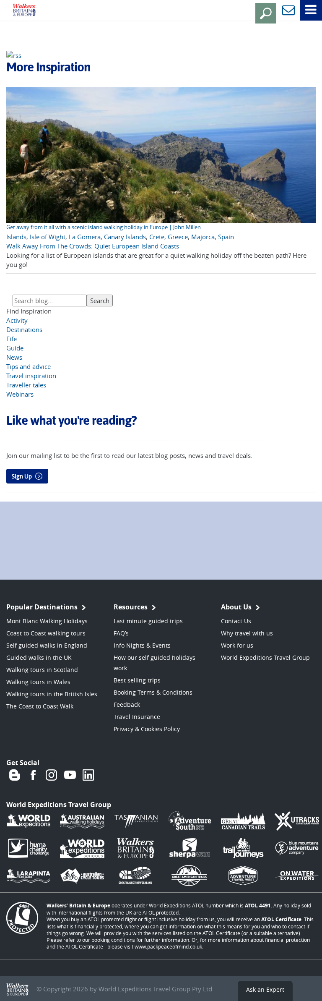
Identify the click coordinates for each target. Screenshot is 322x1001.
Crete (156, 237)
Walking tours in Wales (38, 682)
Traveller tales (26, 385)
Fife (11, 339)
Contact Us (236, 621)
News (14, 357)
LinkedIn (88, 775)
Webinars (20, 394)
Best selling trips (137, 680)
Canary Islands (125, 237)
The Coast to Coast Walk (39, 706)
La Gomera (85, 237)
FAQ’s (121, 633)
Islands (16, 237)
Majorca (203, 237)
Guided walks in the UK (39, 657)
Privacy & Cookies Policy (147, 729)
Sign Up (22, 476)
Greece (178, 237)
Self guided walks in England (46, 645)
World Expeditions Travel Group (265, 657)
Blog (14, 775)
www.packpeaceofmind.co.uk (168, 946)
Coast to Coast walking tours (46, 633)
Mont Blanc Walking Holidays (47, 621)
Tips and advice (28, 366)
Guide (14, 348)
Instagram (51, 775)
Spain (226, 237)
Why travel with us (247, 633)
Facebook (33, 775)
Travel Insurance (137, 717)
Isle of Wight (47, 237)
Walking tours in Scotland (42, 670)
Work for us (237, 645)
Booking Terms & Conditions (153, 692)
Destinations (24, 329)
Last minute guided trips (148, 621)
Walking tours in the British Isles (51, 694)
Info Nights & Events (142, 645)
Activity (17, 320)
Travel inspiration (31, 375)
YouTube (70, 775)
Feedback (127, 704)
